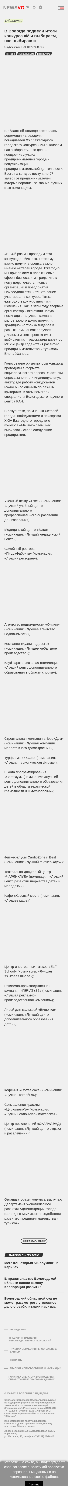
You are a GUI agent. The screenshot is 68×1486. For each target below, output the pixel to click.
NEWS (13, 6)
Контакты (16, 1360)
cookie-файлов (46, 1477)
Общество (13, 21)
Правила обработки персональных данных (33, 1350)
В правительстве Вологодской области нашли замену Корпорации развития (30, 1283)
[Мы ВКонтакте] (28, 7)
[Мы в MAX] (34, 7)
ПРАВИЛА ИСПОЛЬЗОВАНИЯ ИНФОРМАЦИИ (35, 1368)
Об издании (18, 1329)
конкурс (10, 54)
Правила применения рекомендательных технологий (30, 1339)
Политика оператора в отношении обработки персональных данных (31, 1378)
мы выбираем (26, 54)
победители (43, 54)
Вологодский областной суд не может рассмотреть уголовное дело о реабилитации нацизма (30, 1302)
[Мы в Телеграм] (40, 7)
